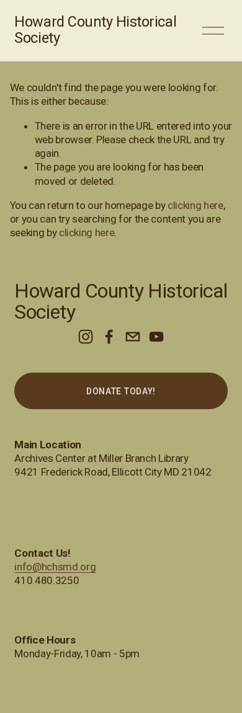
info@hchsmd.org (55, 566)
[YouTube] (156, 336)
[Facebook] (109, 336)
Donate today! (121, 391)
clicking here (195, 205)
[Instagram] (85, 336)
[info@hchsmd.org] (132, 336)
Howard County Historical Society (95, 29)
